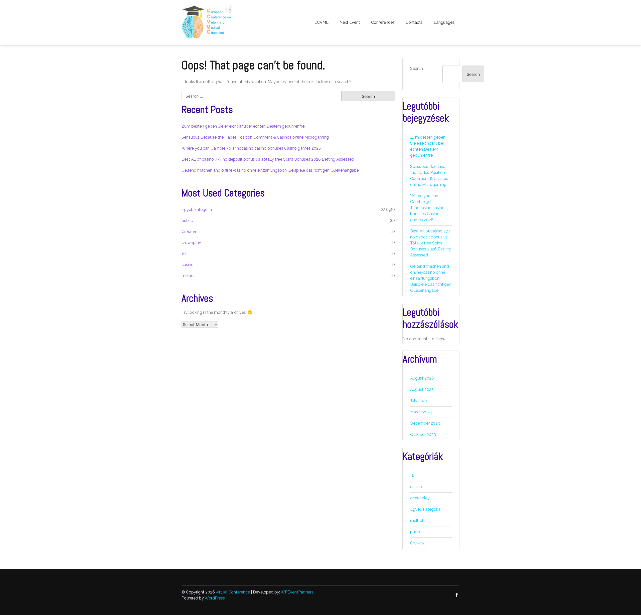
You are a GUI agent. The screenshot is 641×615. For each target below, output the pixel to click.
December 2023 (425, 423)
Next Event (350, 22)
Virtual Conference (233, 592)
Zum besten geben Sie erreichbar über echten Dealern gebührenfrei (243, 126)
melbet (188, 275)
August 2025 (422, 389)
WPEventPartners (297, 592)
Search (416, 68)
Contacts (414, 22)
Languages (444, 22)
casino (188, 264)
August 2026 (422, 378)
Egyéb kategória (197, 209)
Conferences (383, 22)
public (187, 220)
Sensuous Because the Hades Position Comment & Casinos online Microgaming (255, 137)
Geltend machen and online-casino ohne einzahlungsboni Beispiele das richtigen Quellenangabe (270, 170)
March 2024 (421, 412)
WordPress (215, 598)
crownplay (191, 242)
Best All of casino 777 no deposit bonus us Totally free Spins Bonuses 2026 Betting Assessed (268, 159)
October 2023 (423, 434)
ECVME (321, 22)
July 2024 (419, 400)
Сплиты (189, 231)
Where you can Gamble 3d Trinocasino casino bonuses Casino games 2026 (251, 148)
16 (184, 253)
